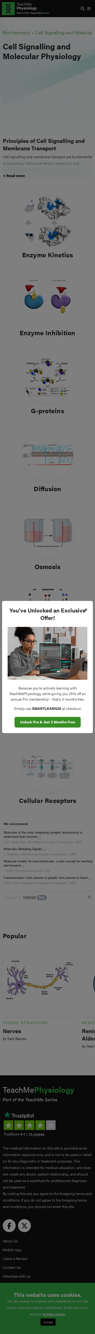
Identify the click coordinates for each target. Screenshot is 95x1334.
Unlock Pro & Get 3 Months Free (47, 722)
